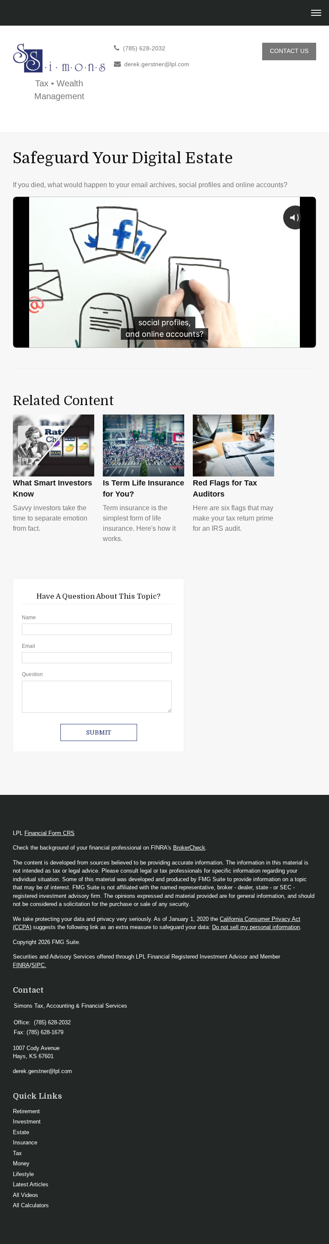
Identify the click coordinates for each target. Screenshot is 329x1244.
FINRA (21, 965)
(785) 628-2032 (144, 48)
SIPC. (38, 965)
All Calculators (31, 1205)
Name (29, 618)
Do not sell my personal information (256, 927)
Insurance (25, 1142)
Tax (17, 1153)
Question (32, 674)
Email (28, 646)
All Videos (25, 1195)
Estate (21, 1132)
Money (21, 1163)
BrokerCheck (189, 847)
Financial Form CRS (49, 833)
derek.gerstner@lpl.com (156, 64)
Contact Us (289, 51)
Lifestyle (23, 1174)
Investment (27, 1121)
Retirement (26, 1111)
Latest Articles (30, 1184)
